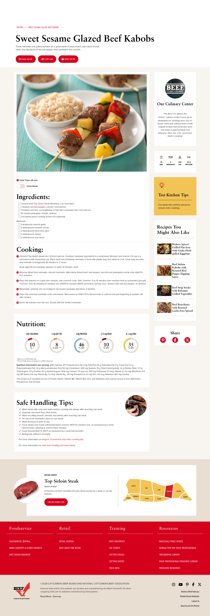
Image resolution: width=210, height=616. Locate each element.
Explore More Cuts (56, 502)
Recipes (20, 27)
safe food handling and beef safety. (58, 445)
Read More (45, 596)
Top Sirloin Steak (42, 203)
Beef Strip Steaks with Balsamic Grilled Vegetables (182, 290)
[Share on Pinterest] (163, 340)
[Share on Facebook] (175, 340)
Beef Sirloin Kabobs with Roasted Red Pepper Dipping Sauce (180, 270)
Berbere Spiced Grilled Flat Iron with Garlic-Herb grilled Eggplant (181, 249)
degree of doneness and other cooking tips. (63, 439)
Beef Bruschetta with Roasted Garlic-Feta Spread (182, 307)
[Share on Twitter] (187, 340)
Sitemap (57, 596)
